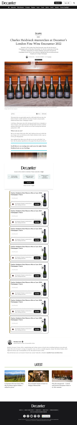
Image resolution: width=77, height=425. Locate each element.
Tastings (49, 56)
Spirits (47, 7)
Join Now (37, 204)
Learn (38, 7)
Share (14, 113)
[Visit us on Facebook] (28, 416)
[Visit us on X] (24, 416)
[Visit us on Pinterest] (35, 416)
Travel (42, 7)
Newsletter (44, 113)
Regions (33, 7)
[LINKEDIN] (23, 341)
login (42, 171)
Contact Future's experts (29, 410)
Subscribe (57, 3)
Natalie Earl (32, 56)
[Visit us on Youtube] (31, 416)
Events (51, 7)
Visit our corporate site (54, 419)
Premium (27, 7)
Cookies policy (38, 410)
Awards (57, 7)
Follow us (39, 113)
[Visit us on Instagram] (38, 416)
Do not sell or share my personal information (38, 412)
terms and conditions (54, 410)
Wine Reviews (20, 7)
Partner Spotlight (64, 7)
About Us (21, 410)
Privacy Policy (45, 410)
